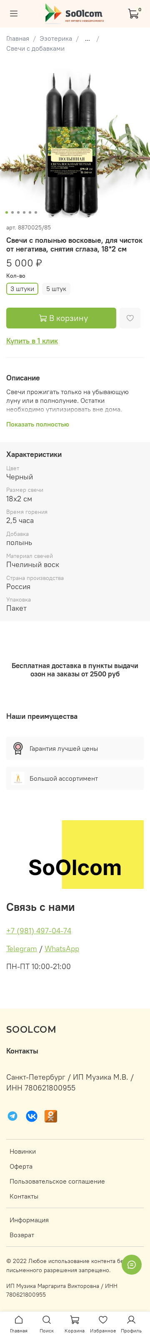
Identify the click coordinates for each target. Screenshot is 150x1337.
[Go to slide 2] (12, 212)
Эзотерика (56, 38)
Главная (17, 38)
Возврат (22, 1235)
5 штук (56, 288)
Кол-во (15, 275)
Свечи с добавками (35, 48)
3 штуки (22, 288)
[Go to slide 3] (18, 212)
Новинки (23, 1151)
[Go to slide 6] (36, 212)
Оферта (21, 1166)
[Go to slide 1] (6, 212)
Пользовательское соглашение (57, 1181)
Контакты (24, 1196)
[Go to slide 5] (30, 212)
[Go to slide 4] (24, 212)
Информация (29, 1220)
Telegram (21, 948)
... (87, 38)
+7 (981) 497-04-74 (38, 930)
